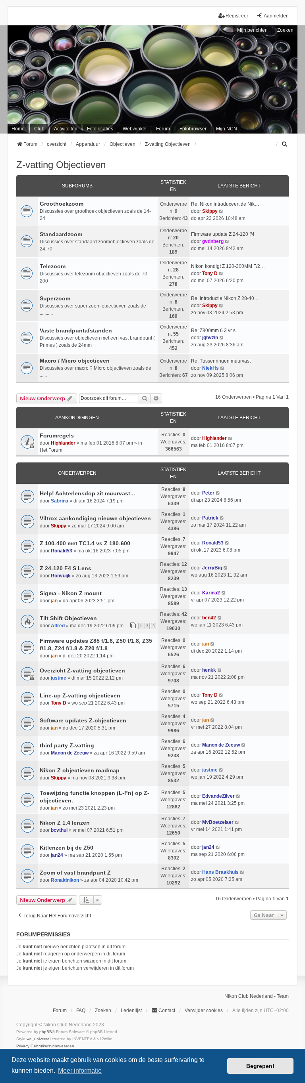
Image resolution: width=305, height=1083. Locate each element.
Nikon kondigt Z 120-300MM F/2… (228, 266)
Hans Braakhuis (220, 872)
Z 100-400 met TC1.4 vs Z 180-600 (85, 543)
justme (58, 678)
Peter (208, 493)
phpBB (45, 1032)
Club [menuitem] (39, 129)
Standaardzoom (61, 234)
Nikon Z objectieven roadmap (80, 770)
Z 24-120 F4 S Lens (65, 568)
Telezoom (53, 266)
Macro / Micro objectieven (75, 360)
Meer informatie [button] (80, 1070)
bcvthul (59, 830)
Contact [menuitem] (166, 1010)
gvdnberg (213, 241)
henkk (209, 670)
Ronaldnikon (65, 880)
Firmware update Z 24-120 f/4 (223, 234)
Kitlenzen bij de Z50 (66, 847)
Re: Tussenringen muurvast (221, 361)
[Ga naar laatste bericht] (230, 438)
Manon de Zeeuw (70, 753)
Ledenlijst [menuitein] (131, 1010)
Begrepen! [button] (260, 1066)
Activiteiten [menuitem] (65, 129)
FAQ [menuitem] (80, 1010)
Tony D (210, 273)
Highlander (63, 443)
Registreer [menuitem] (237, 16)
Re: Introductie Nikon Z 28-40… (225, 298)
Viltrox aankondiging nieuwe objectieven (95, 518)
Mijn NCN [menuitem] (226, 129)
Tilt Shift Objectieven (68, 618)
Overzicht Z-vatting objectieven (82, 670)
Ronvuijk (61, 576)
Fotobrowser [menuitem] (193, 129)
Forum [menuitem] (163, 129)
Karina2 (211, 593)
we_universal (38, 1039)
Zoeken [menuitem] (103, 1010)
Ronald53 (61, 551)
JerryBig (212, 568)
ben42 (209, 618)
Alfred (58, 625)
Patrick (210, 518)
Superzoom (55, 298)
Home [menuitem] (18, 129)
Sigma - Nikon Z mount (71, 593)
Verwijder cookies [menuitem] (204, 1010)
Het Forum (51, 450)
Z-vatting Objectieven (61, 164)
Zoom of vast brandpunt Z (75, 872)
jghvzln (210, 337)
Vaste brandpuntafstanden (76, 330)
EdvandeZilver (218, 796)
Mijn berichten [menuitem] (252, 30)
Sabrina (59, 501)
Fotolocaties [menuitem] (100, 129)
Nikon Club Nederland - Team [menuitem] (256, 996)
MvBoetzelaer (218, 822)
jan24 (57, 855)
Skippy (210, 211)
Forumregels (57, 435)
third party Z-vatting (67, 745)
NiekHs (210, 368)
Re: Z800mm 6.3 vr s (213, 330)
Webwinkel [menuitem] (135, 129)
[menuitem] (285, 144)
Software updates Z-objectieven (83, 720)
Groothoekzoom (61, 204)
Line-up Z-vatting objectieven (80, 695)
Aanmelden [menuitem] (276, 16)
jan (54, 601)
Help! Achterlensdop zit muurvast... (87, 493)
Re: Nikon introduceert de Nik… (225, 204)
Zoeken (285, 30)
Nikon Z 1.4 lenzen (65, 822)
